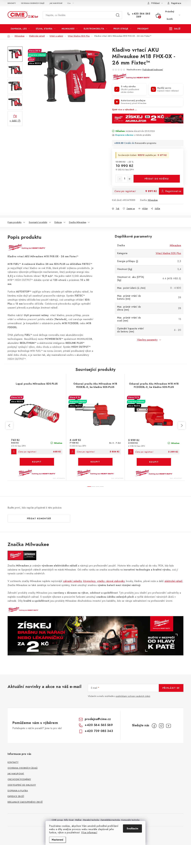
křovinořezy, (89, 581)
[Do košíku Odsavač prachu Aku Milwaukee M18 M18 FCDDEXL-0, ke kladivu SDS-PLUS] (154, 462)
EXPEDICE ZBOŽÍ (16, 796)
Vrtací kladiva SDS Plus (168, 253)
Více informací (89, 832)
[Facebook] (154, 725)
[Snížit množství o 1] (119, 179)
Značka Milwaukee (77, 222)
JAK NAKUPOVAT (56, 3)
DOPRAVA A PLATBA (18, 790)
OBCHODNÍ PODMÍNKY (19, 779)
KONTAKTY (12, 3)
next (181, 425)
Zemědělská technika (110, 819)
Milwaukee (153, 200)
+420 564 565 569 (140, 15)
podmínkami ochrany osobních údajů (133, 696)
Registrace (176, 3)
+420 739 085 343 (99, 731)
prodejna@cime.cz (98, 719)
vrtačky (100, 581)
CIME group (57, 819)
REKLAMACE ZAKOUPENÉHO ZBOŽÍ (25, 802)
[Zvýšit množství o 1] (129, 179)
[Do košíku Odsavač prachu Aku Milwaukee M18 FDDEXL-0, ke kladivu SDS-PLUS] (95, 462)
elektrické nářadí (174, 581)
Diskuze (58, 222)
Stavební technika (91, 819)
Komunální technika (130, 819)
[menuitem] (20, 28)
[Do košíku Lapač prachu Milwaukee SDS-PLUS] (37, 462)
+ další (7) (15, 120)
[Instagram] (161, 725)
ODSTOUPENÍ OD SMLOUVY (22, 784)
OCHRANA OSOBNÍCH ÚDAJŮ (32, 3)
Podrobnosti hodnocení (153, 69)
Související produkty (38, 222)
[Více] (174, 28)
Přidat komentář (39, 518)
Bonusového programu (145, 143)
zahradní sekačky (72, 581)
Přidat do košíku (157, 178)
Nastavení (57, 839)
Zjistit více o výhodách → (124, 109)
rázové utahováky (115, 581)
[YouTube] (168, 725)
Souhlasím (132, 828)
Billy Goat (69, 819)
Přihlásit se (171, 687)
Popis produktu (14, 222)
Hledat (118, 15)
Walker (78, 819)
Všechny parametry (147, 339)
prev (9, 425)
